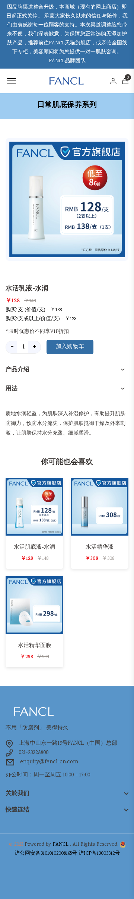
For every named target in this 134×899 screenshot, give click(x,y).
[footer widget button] (67, 793)
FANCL (60, 844)
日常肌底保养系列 (67, 105)
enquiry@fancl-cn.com (49, 762)
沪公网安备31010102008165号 (46, 853)
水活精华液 (100, 547)
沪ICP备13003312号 (99, 853)
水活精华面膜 (34, 645)
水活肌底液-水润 (34, 547)
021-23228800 (33, 753)
